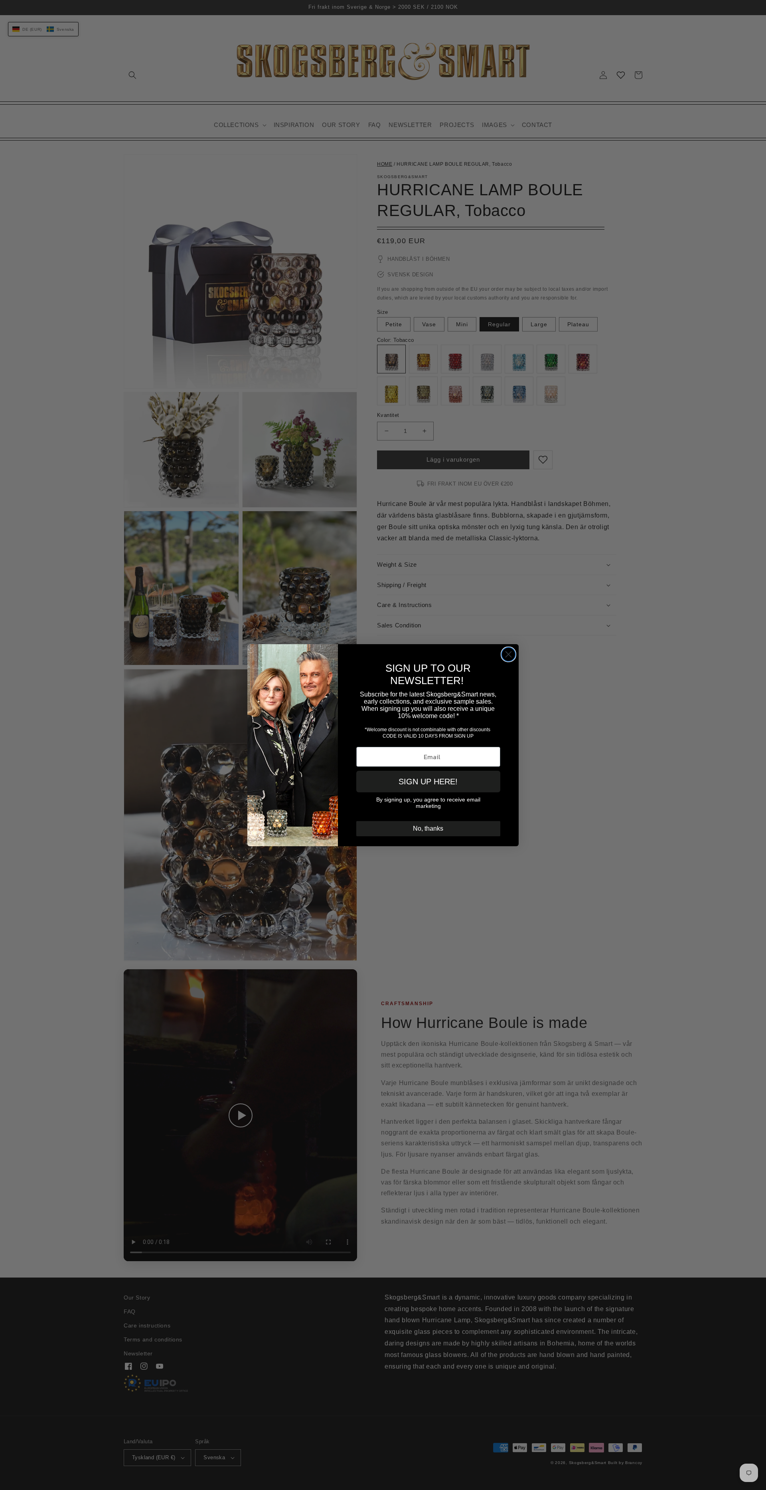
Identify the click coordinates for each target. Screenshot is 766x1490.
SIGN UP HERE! (428, 781)
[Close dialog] (508, 654)
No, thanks (428, 828)
